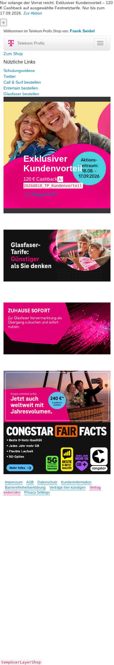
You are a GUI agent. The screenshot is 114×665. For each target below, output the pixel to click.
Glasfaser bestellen (21, 94)
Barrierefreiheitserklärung (25, 487)
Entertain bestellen (21, 88)
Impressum (14, 482)
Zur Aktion (32, 13)
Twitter (10, 76)
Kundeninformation (76, 482)
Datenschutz (47, 482)
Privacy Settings (37, 492)
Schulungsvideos (19, 70)
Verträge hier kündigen (67, 487)
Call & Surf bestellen (22, 82)
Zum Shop (13, 53)
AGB (30, 482)
